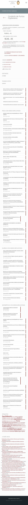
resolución (4, 430)
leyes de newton (12, 425)
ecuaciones (8, 419)
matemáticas (6, 427)
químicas (16, 428)
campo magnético (19, 416)
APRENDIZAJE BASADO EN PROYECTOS (10, 101)
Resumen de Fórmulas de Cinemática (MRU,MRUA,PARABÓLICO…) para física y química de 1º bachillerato (12, 486)
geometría (23, 422)
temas (9, 431)
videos (16, 431)
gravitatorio (10, 424)
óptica (23, 431)
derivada (15, 418)
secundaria (17, 430)
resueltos (10, 430)
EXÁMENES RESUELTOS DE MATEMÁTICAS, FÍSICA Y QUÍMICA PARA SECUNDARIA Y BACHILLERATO (13, 94)
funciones (19, 422)
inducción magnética (21, 423)
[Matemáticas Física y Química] (14, 3)
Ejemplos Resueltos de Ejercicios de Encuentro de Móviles (13, 444)
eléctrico (7, 421)
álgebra (20, 431)
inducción (15, 423)
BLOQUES (8, 500)
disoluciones (4, 419)
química (11, 428)
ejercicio (12, 419)
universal (12, 431)
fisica (18, 421)
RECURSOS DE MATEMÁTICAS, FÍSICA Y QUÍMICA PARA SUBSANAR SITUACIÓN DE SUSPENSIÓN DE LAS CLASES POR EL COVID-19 (13, 452)
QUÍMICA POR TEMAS (7, 66)
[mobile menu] (26, 3)
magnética (24, 425)
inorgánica (5, 425)
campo (13, 416)
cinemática (8, 418)
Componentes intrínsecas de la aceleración (10, 467)
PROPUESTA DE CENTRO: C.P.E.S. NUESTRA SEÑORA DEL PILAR (13, 98)
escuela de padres (12, 421)
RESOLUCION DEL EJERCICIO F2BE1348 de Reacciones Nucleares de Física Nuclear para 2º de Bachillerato (13, 89)
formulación (5, 422)
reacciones (20, 428)
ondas (7, 428)
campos (4, 418)
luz (17, 425)
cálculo (12, 418)
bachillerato (7, 416)
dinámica (19, 418)
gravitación (5, 424)
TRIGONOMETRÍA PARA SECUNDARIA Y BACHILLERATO (13, 104)
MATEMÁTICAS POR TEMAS (10, 62)
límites (20, 425)
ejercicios (17, 419)
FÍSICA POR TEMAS (7, 64)
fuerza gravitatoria (13, 422)
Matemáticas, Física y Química (16, 500)
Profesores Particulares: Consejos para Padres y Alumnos (13, 441)
